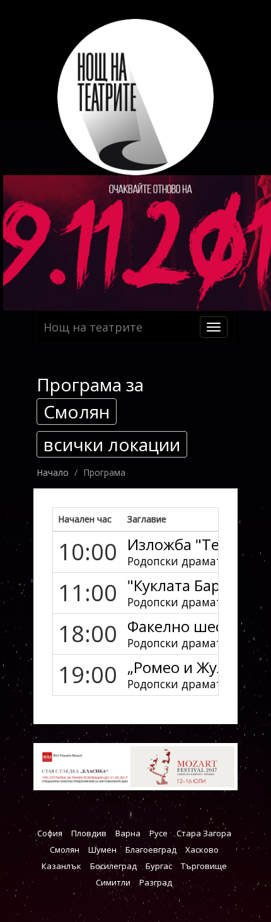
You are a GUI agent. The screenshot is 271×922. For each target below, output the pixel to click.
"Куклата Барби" (186, 585)
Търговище (204, 866)
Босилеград (113, 866)
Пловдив (89, 833)
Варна (128, 833)
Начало (53, 472)
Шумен (102, 849)
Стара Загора (203, 833)
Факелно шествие (192, 626)
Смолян (64, 849)
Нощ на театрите (92, 327)
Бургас (159, 866)
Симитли (113, 882)
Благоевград (150, 849)
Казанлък (61, 866)
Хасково (202, 849)
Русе (158, 833)
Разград (155, 882)
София (49, 833)
